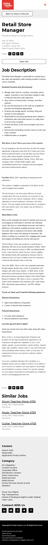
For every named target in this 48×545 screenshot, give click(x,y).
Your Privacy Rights (9, 536)
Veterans (6, 485)
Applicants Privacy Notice (14, 455)
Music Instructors (10, 475)
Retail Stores (8, 480)
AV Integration (8, 465)
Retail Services (9, 478)
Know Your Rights (10, 492)
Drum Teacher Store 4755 (19, 401)
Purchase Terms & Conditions (12, 538)
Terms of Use (6, 533)
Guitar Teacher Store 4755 (19, 423)
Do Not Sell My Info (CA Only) (12, 531)
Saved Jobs (7, 453)
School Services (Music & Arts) (16, 483)
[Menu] (45, 5)
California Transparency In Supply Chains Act (18, 540)
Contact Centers (9, 468)
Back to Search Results (17, 14)
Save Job (24, 61)
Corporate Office (9, 470)
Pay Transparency (10, 494)
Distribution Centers (11, 473)
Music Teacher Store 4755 (19, 412)
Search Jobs (7, 450)
